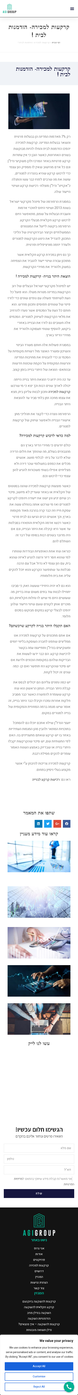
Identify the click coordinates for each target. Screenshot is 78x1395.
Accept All (39, 1366)
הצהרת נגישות (39, 1282)
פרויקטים (39, 1260)
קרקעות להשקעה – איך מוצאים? (39, 1324)
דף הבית (56, 42)
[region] (39, 1365)
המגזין (39, 1277)
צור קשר (39, 1288)
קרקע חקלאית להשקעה (39, 1307)
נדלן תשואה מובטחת (39, 1330)
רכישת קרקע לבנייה (46, 779)
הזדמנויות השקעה (39, 1318)
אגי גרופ (39, 1248)
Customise (39, 1377)
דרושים (39, 1271)
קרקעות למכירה (59, 391)
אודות (39, 1254)
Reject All (39, 1387)
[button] (72, 8)
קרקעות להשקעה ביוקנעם (39, 1301)
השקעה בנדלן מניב (39, 1313)
